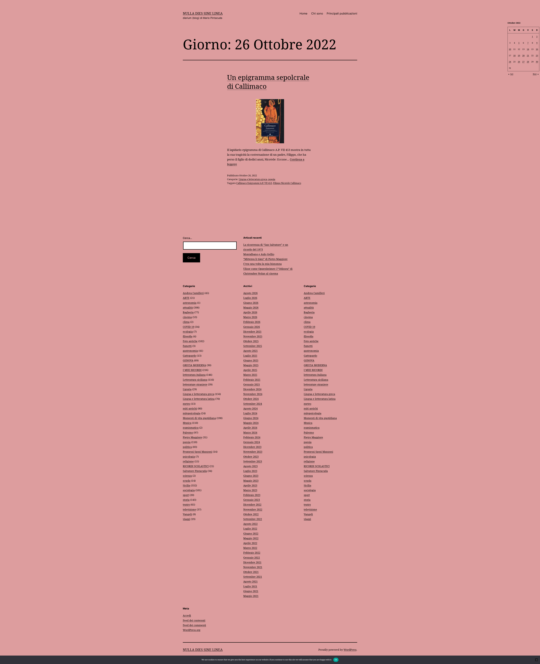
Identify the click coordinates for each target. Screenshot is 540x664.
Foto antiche (190, 341)
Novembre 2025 (252, 336)
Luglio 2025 (250, 355)
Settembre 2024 (252, 403)
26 (519, 61)
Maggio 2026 (250, 307)
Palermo (188, 432)
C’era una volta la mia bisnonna (262, 263)
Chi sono (317, 13)
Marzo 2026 (250, 317)
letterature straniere (195, 384)
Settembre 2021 (252, 576)
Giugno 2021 (250, 591)
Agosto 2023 (250, 466)
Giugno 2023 (250, 475)
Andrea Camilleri (193, 293)
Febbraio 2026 (251, 322)
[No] (536, 659)
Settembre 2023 (252, 461)
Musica (187, 423)
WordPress (350, 649)
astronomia (189, 302)
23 (537, 55)
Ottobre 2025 (251, 341)
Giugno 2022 (250, 533)
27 (523, 61)
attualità (188, 307)
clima (186, 322)
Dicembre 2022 (252, 504)
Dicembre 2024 (252, 389)
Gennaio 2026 (251, 326)
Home (303, 13)
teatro (186, 504)
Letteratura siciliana (195, 379)
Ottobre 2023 (251, 456)
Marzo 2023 (250, 490)
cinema (187, 317)
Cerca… (187, 238)
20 (523, 55)
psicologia (189, 456)
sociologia (189, 490)
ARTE (186, 298)
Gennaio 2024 (251, 442)
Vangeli (187, 514)
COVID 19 (188, 326)
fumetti (187, 346)
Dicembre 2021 (252, 562)
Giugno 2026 (250, 302)
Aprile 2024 (250, 427)
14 (528, 49)
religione (188, 461)
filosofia (187, 336)
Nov (535, 74)
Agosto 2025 (250, 350)
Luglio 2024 (250, 413)
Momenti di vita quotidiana (199, 418)
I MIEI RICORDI (192, 370)
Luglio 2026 (250, 298)
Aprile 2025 (250, 370)
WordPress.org (191, 630)
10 (510, 49)
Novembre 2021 (252, 567)
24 (510, 61)
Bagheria (188, 312)
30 (537, 61)
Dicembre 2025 (252, 331)
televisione (189, 509)
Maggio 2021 (250, 596)
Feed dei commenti (194, 625)
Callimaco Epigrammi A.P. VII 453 (254, 183)
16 (537, 49)
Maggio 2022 (250, 538)
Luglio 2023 (250, 471)
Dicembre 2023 (252, 447)
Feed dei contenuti (194, 620)
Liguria (187, 389)
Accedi (187, 615)
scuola (186, 480)
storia (186, 499)
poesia (271, 179)
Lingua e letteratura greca (253, 179)
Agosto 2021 (250, 581)
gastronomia (190, 350)
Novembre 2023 (252, 451)
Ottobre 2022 (251, 514)
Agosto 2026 (250, 293)
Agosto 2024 (250, 408)
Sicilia (186, 485)
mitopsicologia (191, 413)
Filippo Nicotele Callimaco (287, 183)
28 (528, 61)
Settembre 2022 (252, 519)
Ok (336, 660)
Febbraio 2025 (251, 379)
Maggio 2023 (250, 480)
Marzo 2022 (250, 548)
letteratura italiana (194, 374)
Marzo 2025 (250, 374)
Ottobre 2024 (251, 398)
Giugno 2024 (250, 418)
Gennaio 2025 (251, 384)
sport (186, 495)
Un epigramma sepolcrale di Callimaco (268, 82)
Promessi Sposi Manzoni (197, 451)
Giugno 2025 (250, 360)
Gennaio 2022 (251, 557)
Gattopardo (189, 355)
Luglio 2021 (250, 586)
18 (514, 55)
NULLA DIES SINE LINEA (203, 13)
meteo (186, 403)
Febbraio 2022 (251, 552)
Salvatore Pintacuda (195, 471)
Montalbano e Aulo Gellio (258, 254)
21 (528, 55)
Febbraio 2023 (251, 495)
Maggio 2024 (250, 423)
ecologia (188, 331)
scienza (187, 475)
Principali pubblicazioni (342, 13)
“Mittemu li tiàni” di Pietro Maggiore (265, 259)
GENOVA (188, 360)
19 (519, 55)
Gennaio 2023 (251, 499)
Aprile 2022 (250, 543)
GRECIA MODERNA (194, 365)
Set (511, 74)
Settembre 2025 (252, 346)
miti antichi (190, 408)
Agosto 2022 (250, 523)
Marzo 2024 (250, 432)
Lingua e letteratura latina (199, 398)
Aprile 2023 (250, 485)
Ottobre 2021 (251, 572)
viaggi (186, 519)
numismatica (191, 427)
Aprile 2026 (250, 312)
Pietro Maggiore (192, 437)
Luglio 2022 (250, 528)
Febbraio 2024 (251, 437)
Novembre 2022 (252, 509)
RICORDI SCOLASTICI (196, 466)
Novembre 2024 (252, 394)
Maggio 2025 (250, 365)
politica (187, 447)
